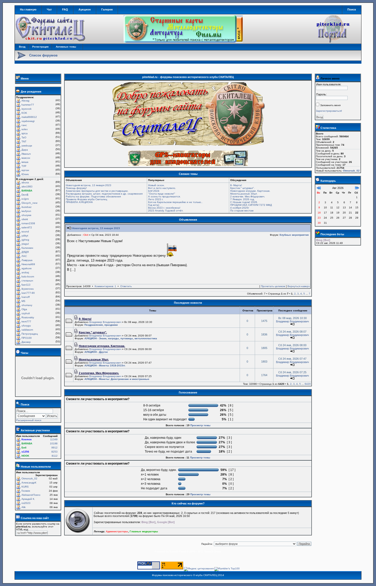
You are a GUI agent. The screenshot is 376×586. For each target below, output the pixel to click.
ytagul (25, 243)
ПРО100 (26, 337)
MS (23, 301)
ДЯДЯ (25, 252)
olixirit (24, 219)
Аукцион (85, 9)
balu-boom (27, 276)
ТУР (23, 166)
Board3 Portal (178, 551)
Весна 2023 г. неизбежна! (164, 207)
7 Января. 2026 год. (242, 199)
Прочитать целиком (273, 286)
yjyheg (25, 239)
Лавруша (26, 260)
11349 (54, 439)
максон (25, 157)
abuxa (25, 182)
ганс (24, 125)
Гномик (25, 490)
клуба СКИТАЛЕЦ (206, 575)
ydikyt (24, 235)
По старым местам (241, 210)
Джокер (26, 342)
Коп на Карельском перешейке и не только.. (175, 202)
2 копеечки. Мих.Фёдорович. (247, 196)
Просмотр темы (200, 425)
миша (24, 162)
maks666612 (29, 117)
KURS (25, 486)
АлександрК (28, 482)
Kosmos (26, 439)
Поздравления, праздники (101, 324)
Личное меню (329, 78)
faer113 (25, 284)
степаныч (27, 280)
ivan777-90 (28, 292)
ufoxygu (26, 325)
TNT (23, 141)
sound (25, 231)
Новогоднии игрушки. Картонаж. (250, 190)
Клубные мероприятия (294, 234)
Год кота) (153, 205)
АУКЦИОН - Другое (96, 352)
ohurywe (26, 215)
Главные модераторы (144, 531)
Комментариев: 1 (105, 286)
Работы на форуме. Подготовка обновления (93, 196)
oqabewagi (28, 121)
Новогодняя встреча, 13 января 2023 (88, 185)
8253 (54, 451)
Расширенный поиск (28, 420)
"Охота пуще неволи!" (161, 193)
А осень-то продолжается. (164, 196)
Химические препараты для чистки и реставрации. (97, 190)
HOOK (25, 455)
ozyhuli (25, 313)
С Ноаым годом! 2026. (244, 202)
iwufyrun (26, 211)
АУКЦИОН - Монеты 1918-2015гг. (105, 365)
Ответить (126, 286)
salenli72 (26, 227)
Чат (49, 9)
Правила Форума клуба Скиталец (86, 199)
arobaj (25, 272)
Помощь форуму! (76, 188)
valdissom (27, 329)
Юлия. (25, 174)
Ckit (85, 234)
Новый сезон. (156, 185)
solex (24, 129)
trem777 (26, 321)
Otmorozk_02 (29, 478)
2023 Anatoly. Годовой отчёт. (165, 210)
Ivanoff (25, 297)
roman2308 (28, 223)
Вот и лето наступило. (162, 188)
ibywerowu (27, 288)
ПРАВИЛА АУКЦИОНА (79, 202)
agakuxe (26, 268)
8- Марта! (236, 185)
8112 (55, 455)
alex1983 (26, 186)
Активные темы (66, 46)
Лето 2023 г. (155, 199)
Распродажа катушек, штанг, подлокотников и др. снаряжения (104, 193)
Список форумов (43, 55)
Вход (22, 46)
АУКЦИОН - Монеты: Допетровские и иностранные (116, 379)
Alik (23, 507)
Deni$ (24, 194)
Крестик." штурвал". (242, 188)
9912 (54, 447)
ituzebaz (26, 207)
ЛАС (24, 256)
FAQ (65, 9)
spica (24, 133)
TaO (23, 137)
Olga (24, 309)
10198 (54, 443)
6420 (308, 383)
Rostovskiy (27, 317)
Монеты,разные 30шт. (244, 193)
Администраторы (117, 531)
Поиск (351, 9)
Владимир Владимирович (105, 322)
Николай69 (28, 264)
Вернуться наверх (298, 286)
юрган (25, 170)
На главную (28, 9)
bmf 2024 (153, 190)
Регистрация (40, 46)
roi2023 (25, 503)
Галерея (107, 9)
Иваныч (26, 153)
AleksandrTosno (30, 494)
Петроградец (29, 333)
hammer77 (27, 104)
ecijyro (25, 198)
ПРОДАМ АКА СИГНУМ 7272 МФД (251, 205)
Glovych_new (29, 202)
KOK (24, 112)
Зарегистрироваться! (329, 110)
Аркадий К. (28, 499)
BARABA (26, 190)
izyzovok (26, 108)
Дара (24, 149)
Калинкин (27, 247)
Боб (23, 447)
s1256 (25, 451)
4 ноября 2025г (239, 207)
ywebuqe (26, 145)
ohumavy (26, 305)
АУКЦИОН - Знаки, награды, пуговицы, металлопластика (120, 338)
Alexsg (25, 100)
